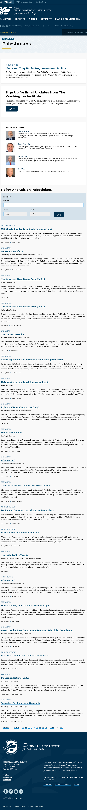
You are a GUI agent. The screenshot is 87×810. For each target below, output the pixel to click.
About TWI (48, 784)
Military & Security (15, 26)
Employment (8, 806)
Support (46, 19)
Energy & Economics (32, 26)
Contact (6, 775)
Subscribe (7, 780)
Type (32, 209)
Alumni (76, 784)
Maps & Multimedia (67, 19)
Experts (20, 19)
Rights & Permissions (35, 806)
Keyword (6, 200)
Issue (5, 209)
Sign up (11, 108)
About (33, 19)
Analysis (5, 19)
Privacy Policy (20, 806)
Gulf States (67, 26)
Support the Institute (63, 784)
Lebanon (57, 26)
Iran (49, 26)
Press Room (7, 777)
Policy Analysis (8, 39)
